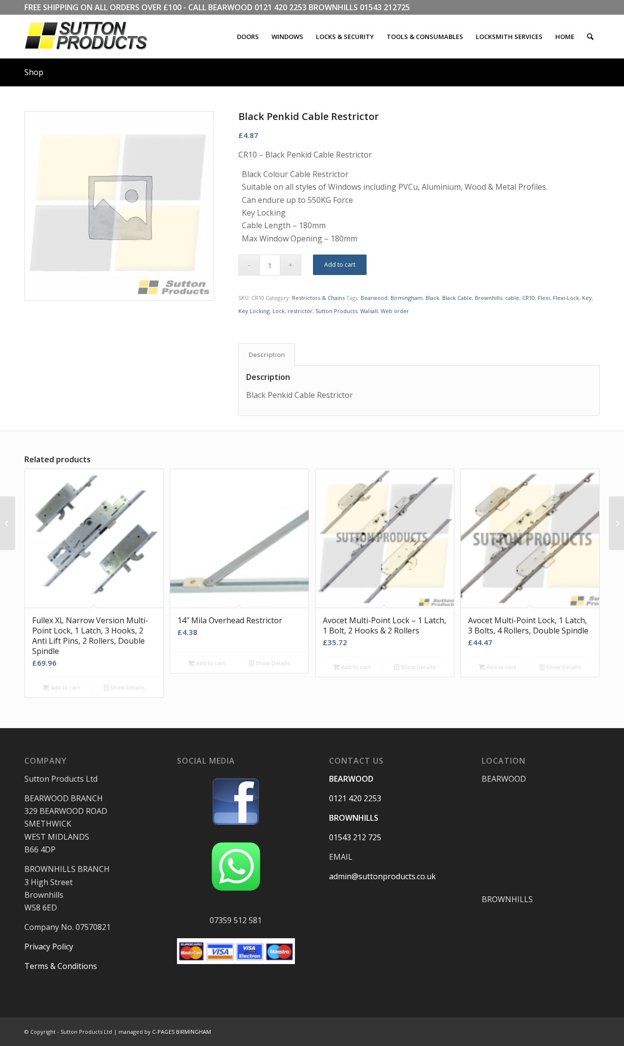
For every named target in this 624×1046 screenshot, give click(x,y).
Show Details (127, 687)
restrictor (300, 311)
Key (587, 297)
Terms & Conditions (60, 966)
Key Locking (254, 311)
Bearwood (374, 297)
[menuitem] (248, 36)
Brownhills (488, 297)
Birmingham (406, 297)
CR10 (528, 297)
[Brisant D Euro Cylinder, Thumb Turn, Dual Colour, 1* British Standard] (7, 523)
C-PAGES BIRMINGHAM (181, 1031)
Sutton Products (336, 311)
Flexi (544, 297)
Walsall (369, 311)
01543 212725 (385, 7)
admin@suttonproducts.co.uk (382, 876)
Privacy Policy (48, 946)
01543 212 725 (355, 837)
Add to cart (339, 264)
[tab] (266, 354)
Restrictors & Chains (318, 297)
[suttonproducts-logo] (96, 36)
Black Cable (457, 297)
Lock (279, 311)
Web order (395, 311)
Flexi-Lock (566, 297)
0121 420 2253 (280, 7)
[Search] (590, 36)
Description (267, 354)
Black (432, 297)
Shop (33, 72)
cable (512, 297)
